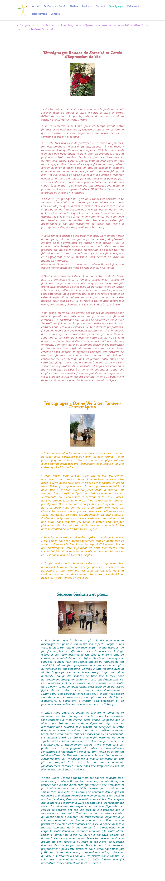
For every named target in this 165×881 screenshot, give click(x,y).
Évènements (134, 6)
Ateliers (74, 6)
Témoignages (116, 6)
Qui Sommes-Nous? (54, 6)
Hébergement (39, 14)
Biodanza (87, 6)
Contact (55, 14)
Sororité (100, 6)
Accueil (36, 6)
